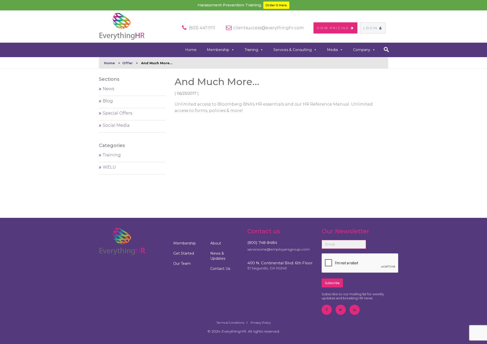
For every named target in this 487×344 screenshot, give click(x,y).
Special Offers (117, 113)
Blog (108, 101)
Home (191, 49)
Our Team (182, 263)
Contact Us (220, 268)
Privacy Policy (261, 322)
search (386, 49)
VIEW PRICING (334, 28)
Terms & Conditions (230, 322)
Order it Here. (276, 5)
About (215, 243)
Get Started (183, 253)
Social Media (116, 125)
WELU (109, 167)
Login (371, 28)
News (108, 88)
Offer (127, 63)
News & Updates (217, 256)
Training (251, 49)
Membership (218, 49)
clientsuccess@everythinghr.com (268, 27)
